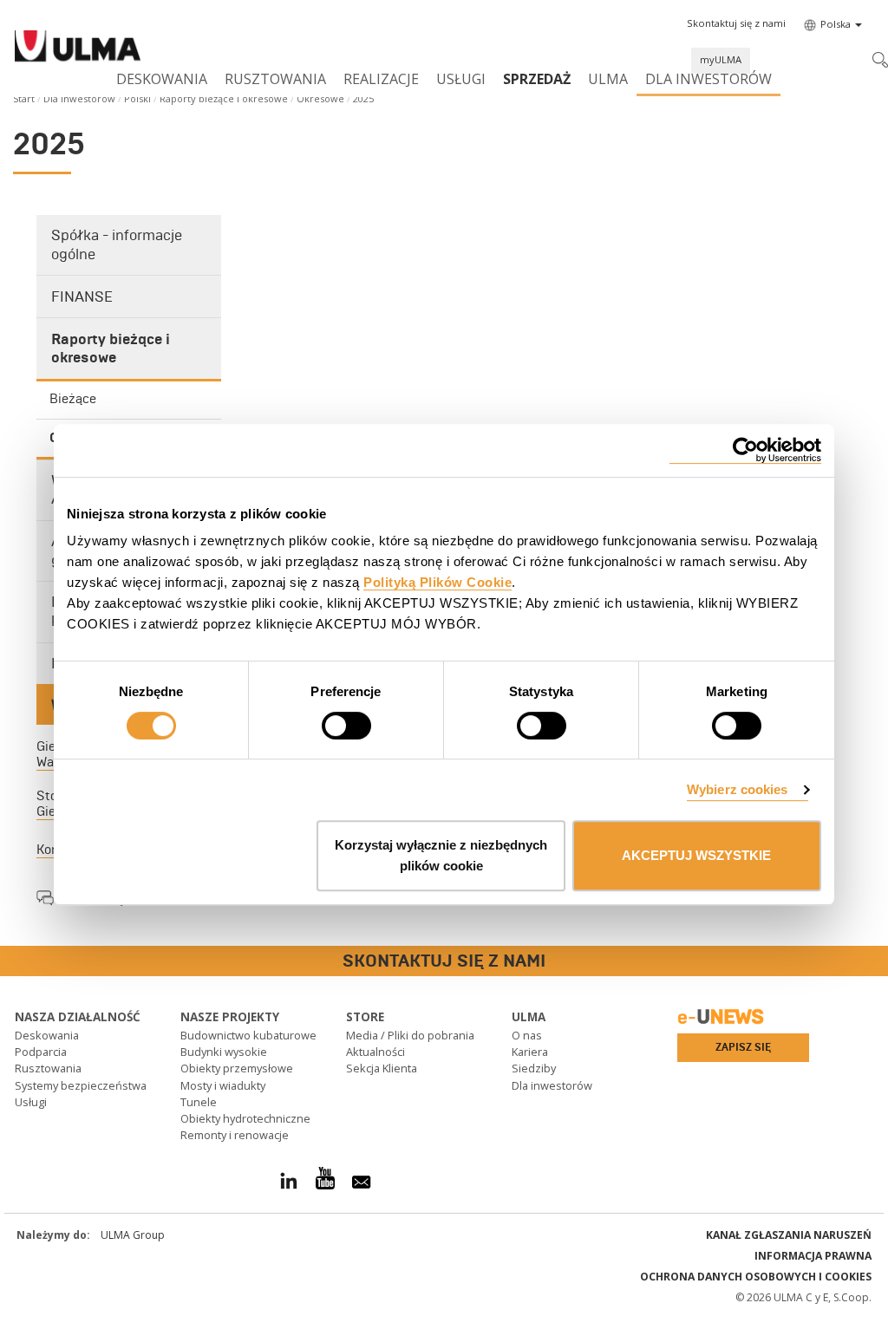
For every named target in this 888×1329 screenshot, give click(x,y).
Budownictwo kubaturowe (248, 1035)
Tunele (198, 1102)
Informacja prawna (813, 1255)
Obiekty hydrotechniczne (245, 1118)
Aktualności (375, 1051)
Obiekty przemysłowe (236, 1068)
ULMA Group (133, 1235)
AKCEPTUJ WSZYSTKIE (696, 855)
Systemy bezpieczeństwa (81, 1085)
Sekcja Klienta (381, 1068)
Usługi (461, 78)
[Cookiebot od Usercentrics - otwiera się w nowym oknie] (745, 450)
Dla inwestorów (708, 78)
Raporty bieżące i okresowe (224, 98)
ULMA (608, 78)
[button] (736, 23)
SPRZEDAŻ (537, 78)
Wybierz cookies (737, 789)
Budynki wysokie (223, 1051)
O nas (527, 1035)
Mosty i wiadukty (222, 1085)
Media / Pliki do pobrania (410, 1035)
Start (24, 98)
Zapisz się (743, 1047)
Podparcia (41, 1051)
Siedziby (534, 1068)
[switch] (346, 725)
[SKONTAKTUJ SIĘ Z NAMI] (13, 962)
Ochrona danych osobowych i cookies (756, 1276)
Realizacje (381, 78)
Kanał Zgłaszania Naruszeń (789, 1235)
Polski (137, 98)
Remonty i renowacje (234, 1135)
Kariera (530, 1051)
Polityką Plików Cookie (437, 582)
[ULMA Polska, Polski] (77, 48)
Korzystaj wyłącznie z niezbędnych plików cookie (441, 855)
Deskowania (161, 78)
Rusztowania (275, 78)
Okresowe (320, 98)
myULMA (720, 59)
